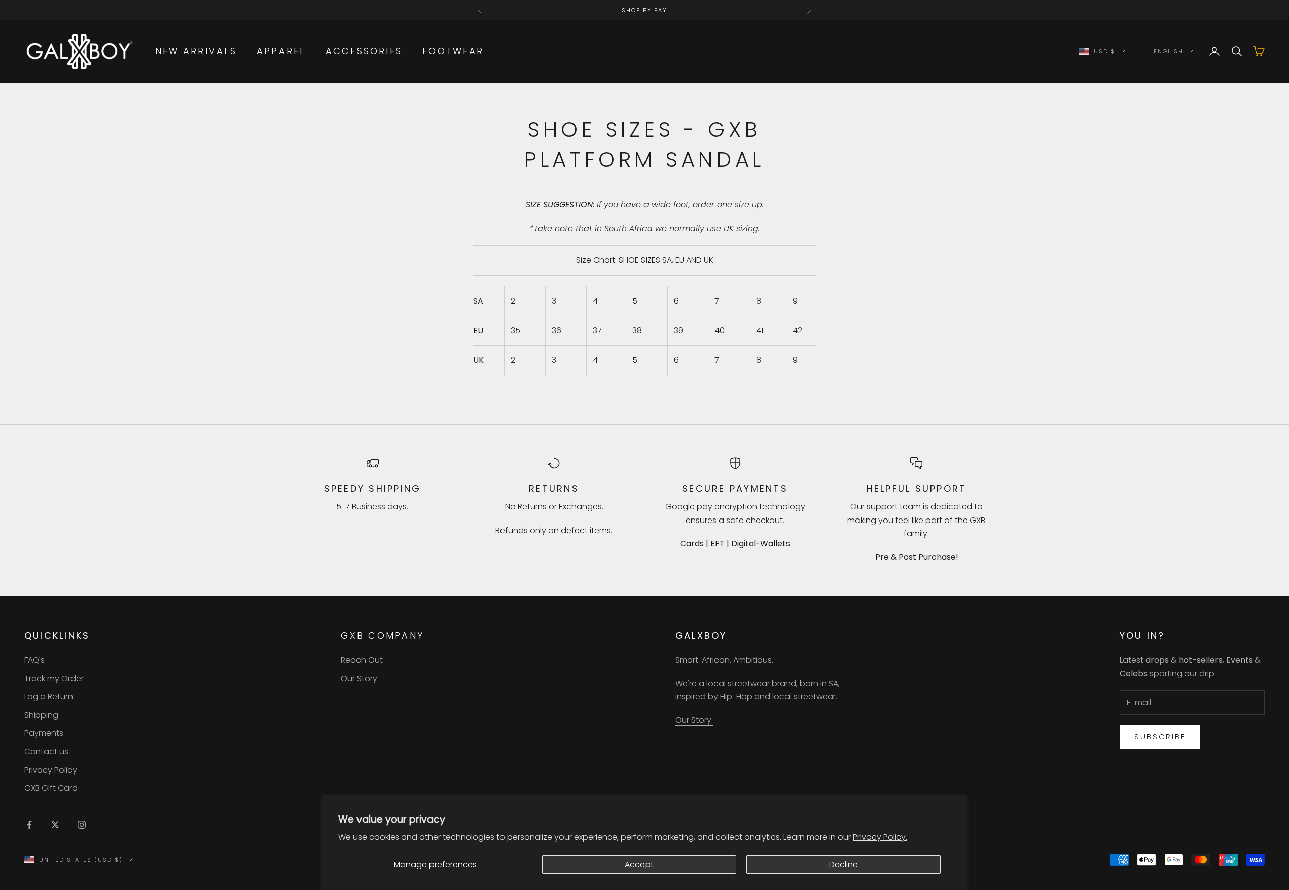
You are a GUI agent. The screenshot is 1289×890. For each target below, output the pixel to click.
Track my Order (54, 678)
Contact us (46, 751)
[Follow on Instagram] (82, 825)
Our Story (359, 678)
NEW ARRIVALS (196, 51)
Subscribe (1159, 736)
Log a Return (48, 696)
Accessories (364, 51)
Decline (843, 864)
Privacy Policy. (880, 837)
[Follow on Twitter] (55, 825)
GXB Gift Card (51, 788)
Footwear (453, 51)
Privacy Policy (50, 770)
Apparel (281, 51)
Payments (43, 733)
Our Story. (694, 720)
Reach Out (362, 660)
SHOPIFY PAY (644, 10)
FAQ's (34, 660)
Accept (639, 864)
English (1168, 51)
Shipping (41, 715)
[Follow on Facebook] (29, 825)
